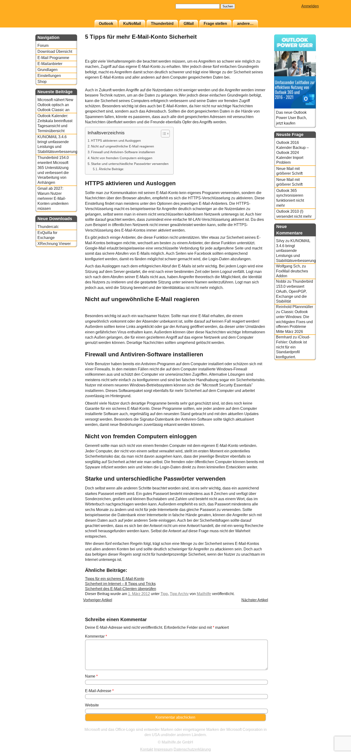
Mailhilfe (204, 594)
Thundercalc (48, 227)
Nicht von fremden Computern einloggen (121, 158)
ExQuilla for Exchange (47, 235)
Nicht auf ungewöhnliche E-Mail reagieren (122, 146)
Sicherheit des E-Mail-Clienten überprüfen (120, 589)
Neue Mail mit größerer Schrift (289, 171)
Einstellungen (49, 76)
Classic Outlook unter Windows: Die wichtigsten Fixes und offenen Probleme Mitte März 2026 (294, 322)
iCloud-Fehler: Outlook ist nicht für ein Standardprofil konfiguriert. (293, 347)
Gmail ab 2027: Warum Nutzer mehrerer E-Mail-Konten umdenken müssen (53, 198)
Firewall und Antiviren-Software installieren (123, 152)
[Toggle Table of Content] (163, 134)
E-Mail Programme (53, 58)
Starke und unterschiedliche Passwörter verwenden (130, 164)
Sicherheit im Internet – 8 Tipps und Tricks (120, 584)
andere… (245, 24)
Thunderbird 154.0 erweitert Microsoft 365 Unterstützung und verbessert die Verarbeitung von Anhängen (53, 170)
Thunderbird (162, 24)
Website (92, 705)
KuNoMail (132, 24)
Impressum (163, 749)
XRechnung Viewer (54, 244)
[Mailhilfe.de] (61, 12)
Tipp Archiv (179, 594)
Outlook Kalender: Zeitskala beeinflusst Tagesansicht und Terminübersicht (54, 123)
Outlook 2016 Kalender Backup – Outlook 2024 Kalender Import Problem (292, 152)
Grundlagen (47, 70)
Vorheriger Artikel (97, 600)
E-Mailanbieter (49, 64)
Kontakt (146, 749)
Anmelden (310, 6)
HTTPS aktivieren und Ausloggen (116, 140)
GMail (189, 24)
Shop (42, 82)
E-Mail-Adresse (99, 691)
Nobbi (281, 281)
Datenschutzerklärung (192, 749)
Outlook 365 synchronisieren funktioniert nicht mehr (290, 198)
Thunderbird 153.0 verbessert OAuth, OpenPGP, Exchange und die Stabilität (294, 291)
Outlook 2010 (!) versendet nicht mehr (294, 213)
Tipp (164, 594)
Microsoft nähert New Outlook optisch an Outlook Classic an (55, 105)
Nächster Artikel (254, 600)
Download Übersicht (54, 51)
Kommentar (96, 636)
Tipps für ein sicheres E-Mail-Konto (114, 579)
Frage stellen (215, 24)
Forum (42, 45)
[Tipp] (254, 56)
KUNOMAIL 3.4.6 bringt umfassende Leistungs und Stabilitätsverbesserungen (57, 144)
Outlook (106, 24)
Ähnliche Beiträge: (111, 169)
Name (91, 676)
